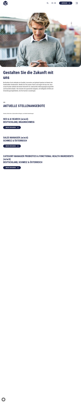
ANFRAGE (64, 3)
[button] (3, 399)
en (55, 3)
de (52, 3)
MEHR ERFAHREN (11, 127)
